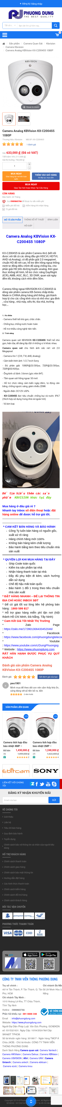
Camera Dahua (30, 1054)
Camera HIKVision (11, 1054)
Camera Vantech (48, 1050)
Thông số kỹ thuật (34, 219)
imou (30, 1066)
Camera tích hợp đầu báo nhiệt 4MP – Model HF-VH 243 (15, 744)
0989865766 (16, 201)
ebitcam (43, 1062)
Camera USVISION (11, 1058)
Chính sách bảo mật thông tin (18, 872)
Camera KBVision (49, 1054)
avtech (24, 1062)
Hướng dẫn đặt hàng (14, 878)
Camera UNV (36, 1058)
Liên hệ (7, 822)
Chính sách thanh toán (15, 861)
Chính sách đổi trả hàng (15, 895)
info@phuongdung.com (23, 1018)
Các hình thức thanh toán (16, 883)
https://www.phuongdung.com (26, 1022)
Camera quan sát (29, 1050)
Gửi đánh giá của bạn (48, 676)
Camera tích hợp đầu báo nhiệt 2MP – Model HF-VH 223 (45, 744)
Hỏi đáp (28, 225)
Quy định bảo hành (13, 833)
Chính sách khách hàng (15, 900)
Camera (17, 1062)
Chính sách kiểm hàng (15, 889)
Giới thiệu (8, 817)
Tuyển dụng (9, 839)
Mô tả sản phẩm (12, 220)
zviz (15, 1066)
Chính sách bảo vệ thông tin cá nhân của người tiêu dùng (29, 846)
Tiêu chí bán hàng (12, 828)
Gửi (54, 800)
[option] (31, 82)
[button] (16, 176)
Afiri (25, 1058)
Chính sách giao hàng (14, 867)
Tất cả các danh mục (11, 25)
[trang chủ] (3, 43)
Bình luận (53, 219)
